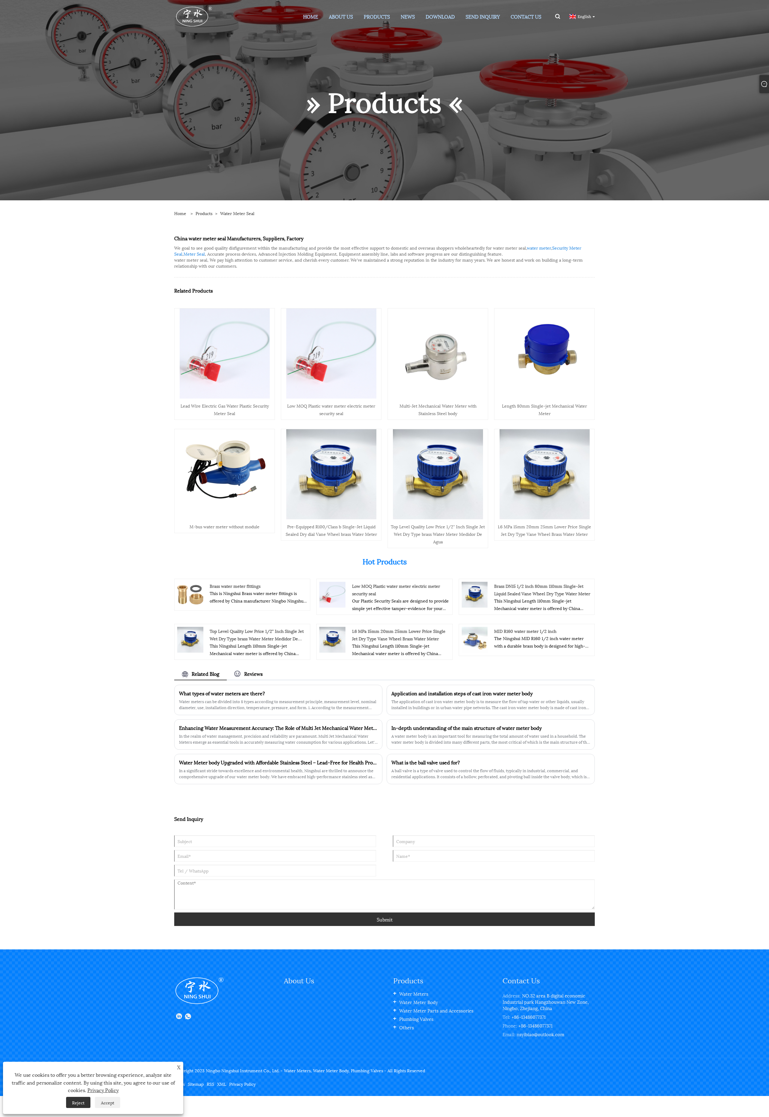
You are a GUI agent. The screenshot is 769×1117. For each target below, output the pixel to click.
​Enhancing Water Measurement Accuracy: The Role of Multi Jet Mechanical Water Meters (278, 727)
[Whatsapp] (188, 1016)
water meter (539, 247)
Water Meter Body (418, 1002)
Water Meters (413, 993)
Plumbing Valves (416, 1018)
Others (406, 1027)
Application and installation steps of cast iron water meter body (462, 693)
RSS (210, 1084)
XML (221, 1084)
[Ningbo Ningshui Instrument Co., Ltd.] (193, 16)
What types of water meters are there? (222, 693)
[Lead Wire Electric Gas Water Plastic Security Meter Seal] (225, 352)
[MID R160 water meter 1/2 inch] (475, 639)
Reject (78, 1102)
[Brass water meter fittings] (190, 594)
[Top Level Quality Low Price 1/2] (438, 473)
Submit (385, 919)
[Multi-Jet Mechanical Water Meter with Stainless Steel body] (438, 352)
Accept (107, 1102)
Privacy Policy (242, 1084)
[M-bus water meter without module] (225, 473)
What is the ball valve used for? (425, 762)
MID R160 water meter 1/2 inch (525, 631)
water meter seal (237, 213)
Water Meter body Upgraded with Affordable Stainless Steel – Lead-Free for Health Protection (278, 762)
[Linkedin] (179, 1016)
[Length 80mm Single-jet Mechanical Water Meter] (545, 352)
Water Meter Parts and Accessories (436, 1010)
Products (204, 213)
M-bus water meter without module (225, 526)
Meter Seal (194, 253)
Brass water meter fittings (235, 586)
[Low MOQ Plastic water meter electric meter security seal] (331, 352)
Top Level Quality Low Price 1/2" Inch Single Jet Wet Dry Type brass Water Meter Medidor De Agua (438, 534)
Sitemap (196, 1084)
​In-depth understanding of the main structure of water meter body (466, 727)
